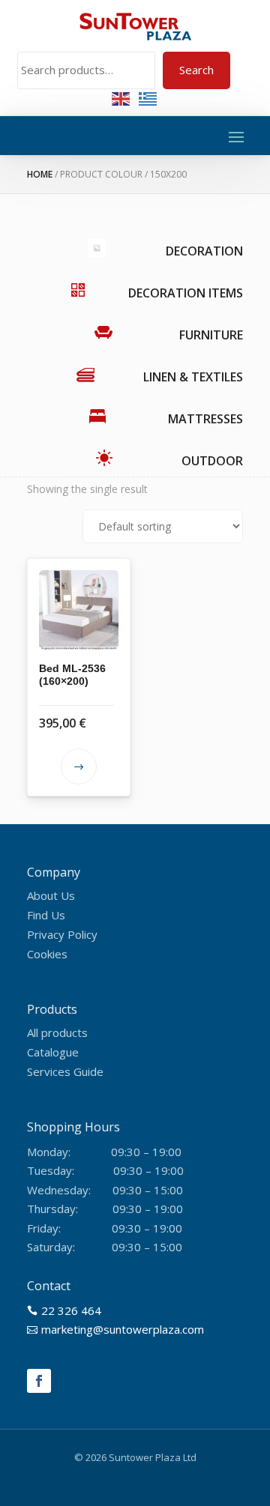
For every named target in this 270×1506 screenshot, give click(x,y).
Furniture (211, 335)
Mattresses (205, 419)
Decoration (204, 251)
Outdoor (212, 461)
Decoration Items (185, 293)
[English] (121, 98)
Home (39, 174)
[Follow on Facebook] (39, 1381)
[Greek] (148, 98)
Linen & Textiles (193, 377)
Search (196, 69)
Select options (79, 766)
